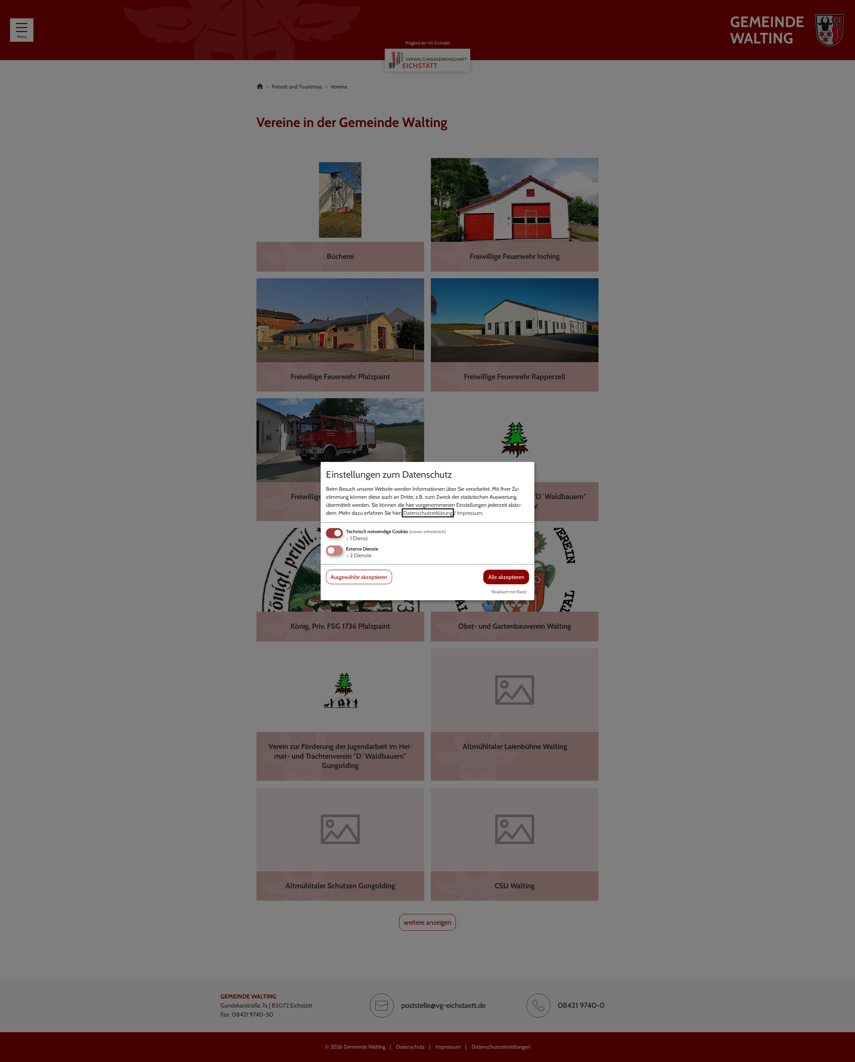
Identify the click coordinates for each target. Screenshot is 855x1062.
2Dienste (358, 555)
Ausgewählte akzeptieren (359, 577)
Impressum (469, 512)
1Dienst (357, 538)
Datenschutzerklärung (428, 512)
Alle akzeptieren (506, 577)
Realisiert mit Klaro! (509, 591)
